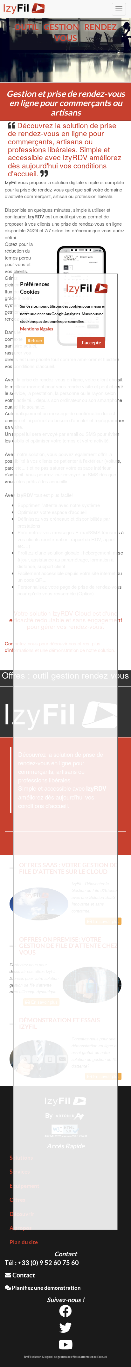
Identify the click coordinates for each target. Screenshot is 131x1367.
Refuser (35, 340)
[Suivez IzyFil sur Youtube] (66, 1347)
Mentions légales (36, 328)
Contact (23, 1275)
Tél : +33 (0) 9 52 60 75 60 (42, 1262)
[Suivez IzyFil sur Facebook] (65, 1313)
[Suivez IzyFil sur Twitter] (65, 1330)
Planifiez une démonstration (46, 1288)
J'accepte (91, 342)
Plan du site (24, 1242)
